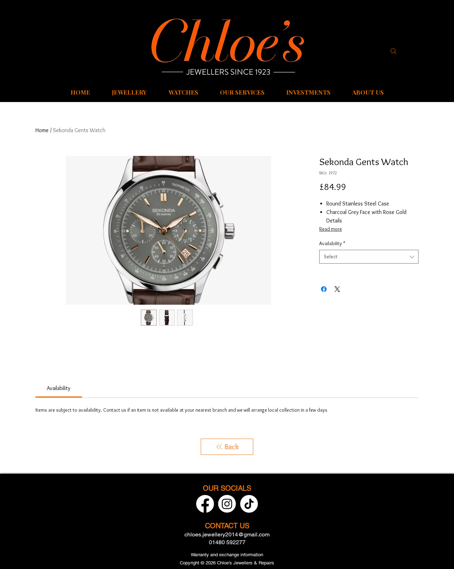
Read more (330, 229)
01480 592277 (227, 542)
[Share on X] (337, 289)
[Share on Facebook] (324, 289)
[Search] (393, 51)
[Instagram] (227, 504)
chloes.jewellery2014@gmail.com (227, 534)
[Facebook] (205, 504)
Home (42, 130)
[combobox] (369, 257)
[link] (58, 388)
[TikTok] (249, 504)
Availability (332, 243)
